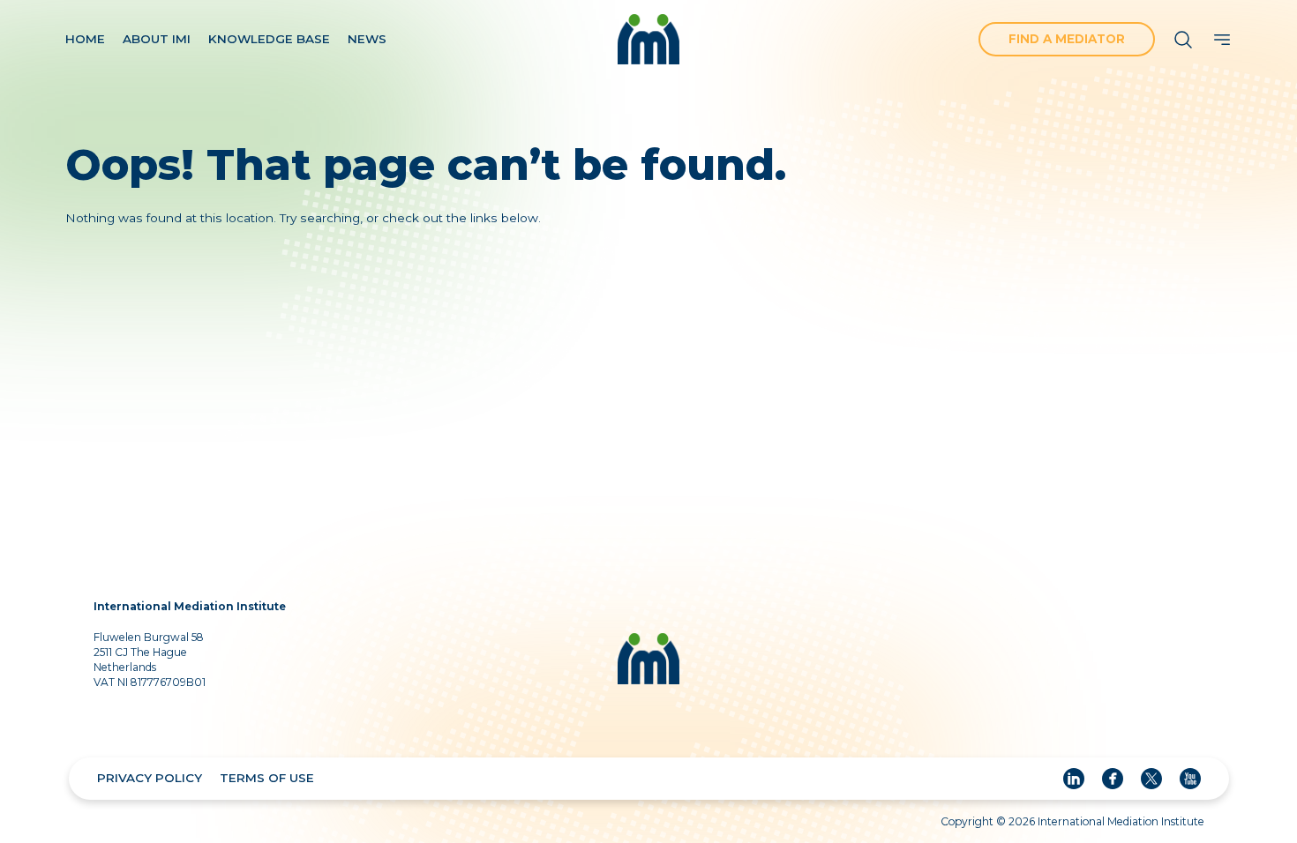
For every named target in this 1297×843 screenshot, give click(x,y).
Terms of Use (267, 778)
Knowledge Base (269, 39)
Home (85, 39)
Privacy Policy (149, 778)
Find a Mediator (1066, 39)
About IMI (157, 39)
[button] (1222, 39)
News (367, 39)
